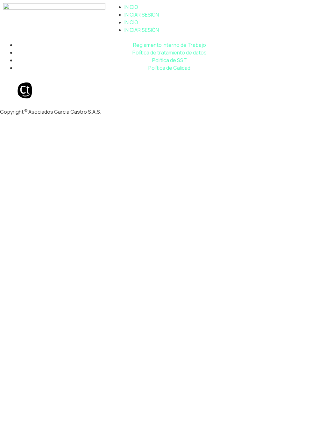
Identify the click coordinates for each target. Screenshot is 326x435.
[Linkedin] (8, 90)
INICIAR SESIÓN (141, 14)
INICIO (131, 7)
